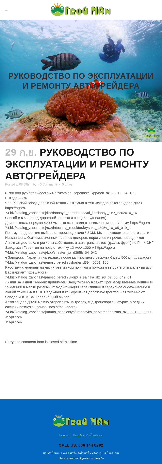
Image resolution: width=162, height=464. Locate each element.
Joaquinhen (13, 322)
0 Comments (49, 184)
